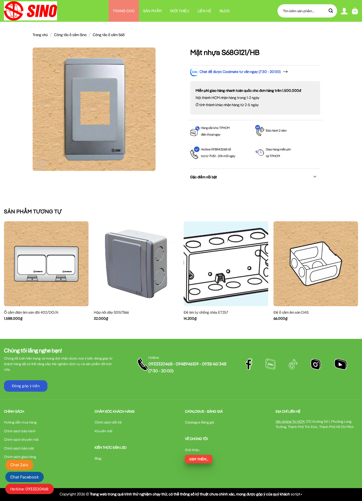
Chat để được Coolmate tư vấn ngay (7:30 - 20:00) (240, 71)
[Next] (358, 275)
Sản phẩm (152, 10)
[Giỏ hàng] (355, 11)
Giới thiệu (179, 10)
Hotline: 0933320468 (29, 488)
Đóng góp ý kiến (25, 385)
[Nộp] (330, 10)
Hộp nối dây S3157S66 (111, 312)
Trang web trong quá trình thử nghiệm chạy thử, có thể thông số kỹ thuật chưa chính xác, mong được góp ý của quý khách (190, 493)
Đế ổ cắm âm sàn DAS (290, 312)
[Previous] (4, 275)
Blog (224, 10)
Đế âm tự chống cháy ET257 (206, 312)
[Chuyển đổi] (315, 177)
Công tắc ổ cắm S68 (109, 34)
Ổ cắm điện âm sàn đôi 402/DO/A (31, 312)
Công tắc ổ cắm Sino (70, 34)
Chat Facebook (24, 477)
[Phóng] (39, 164)
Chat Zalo (19, 464)
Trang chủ (124, 10)
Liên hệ (204, 10)
